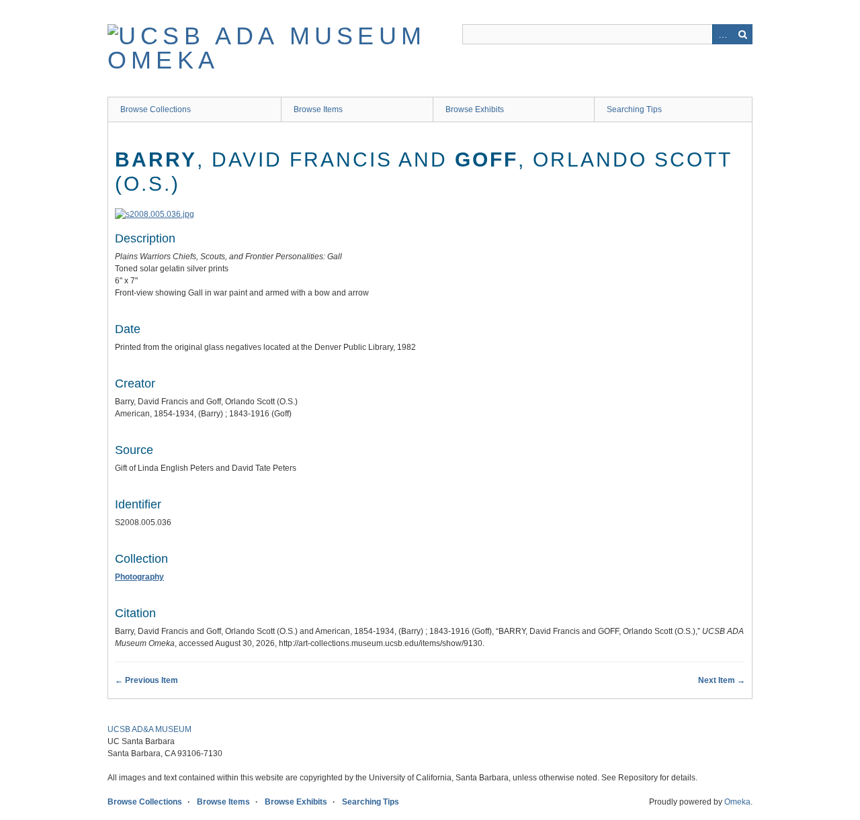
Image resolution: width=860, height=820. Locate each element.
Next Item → (721, 680)
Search (742, 34)
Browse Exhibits (474, 109)
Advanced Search (722, 34)
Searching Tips (634, 109)
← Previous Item (146, 680)
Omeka (737, 802)
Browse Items (318, 109)
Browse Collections (155, 109)
